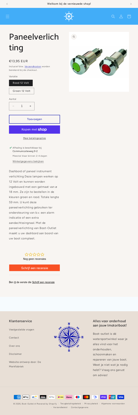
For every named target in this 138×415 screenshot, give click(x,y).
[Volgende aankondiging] (131, 4)
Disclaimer (15, 354)
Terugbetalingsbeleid (70, 403)
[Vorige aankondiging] (7, 4)
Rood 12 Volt (21, 82)
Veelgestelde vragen (21, 329)
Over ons (14, 345)
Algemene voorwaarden (113, 403)
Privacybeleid (91, 403)
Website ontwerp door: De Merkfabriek (25, 364)
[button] (8, 16)
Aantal (12, 99)
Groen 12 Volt (21, 90)
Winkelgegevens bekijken (28, 161)
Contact (14, 337)
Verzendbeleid (60, 407)
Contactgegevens (80, 407)
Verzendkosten (33, 66)
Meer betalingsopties (34, 138)
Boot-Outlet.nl (29, 404)
